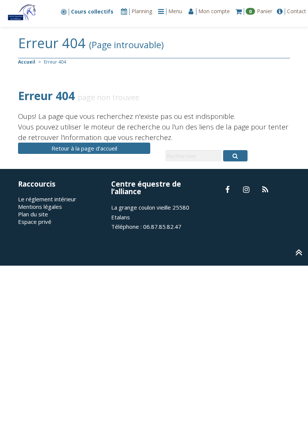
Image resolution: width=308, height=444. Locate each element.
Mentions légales (40, 206)
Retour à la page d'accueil (84, 148)
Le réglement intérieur (47, 199)
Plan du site (33, 214)
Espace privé (34, 221)
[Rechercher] (235, 155)
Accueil (26, 62)
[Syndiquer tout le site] (265, 190)
